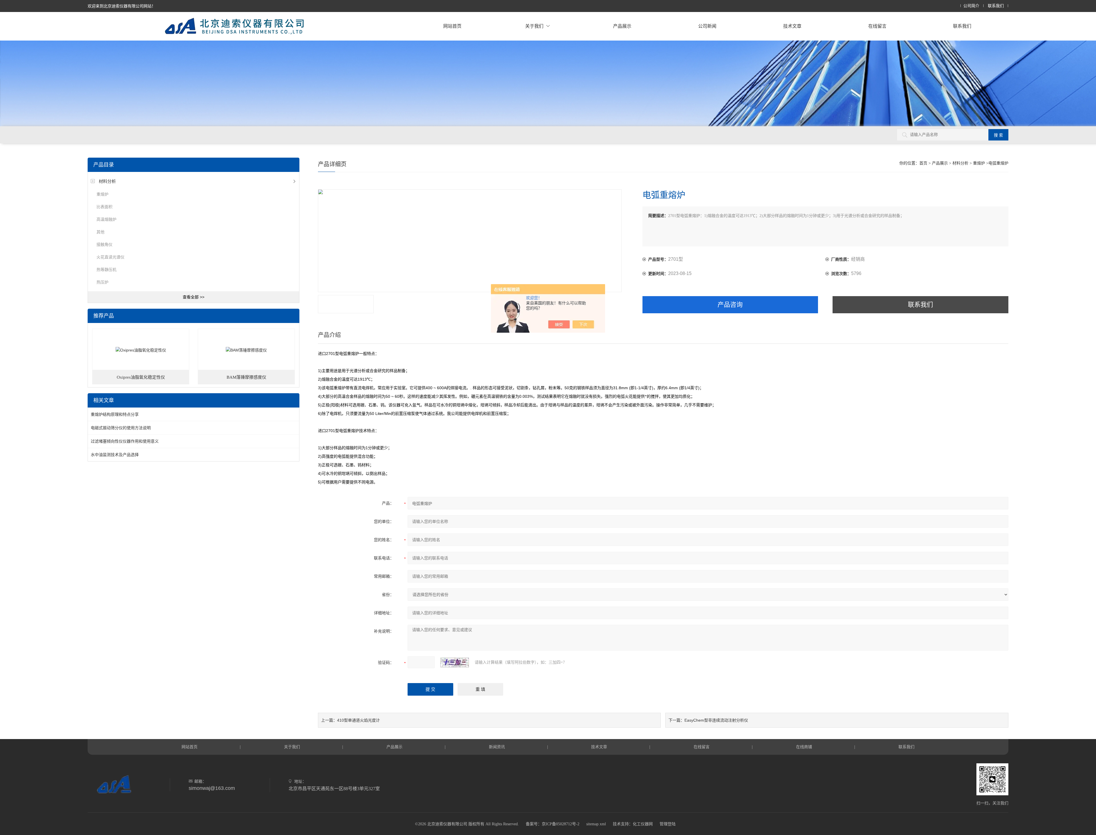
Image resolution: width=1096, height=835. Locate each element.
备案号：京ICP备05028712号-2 (552, 824)
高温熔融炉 (106, 219)
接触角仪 (104, 244)
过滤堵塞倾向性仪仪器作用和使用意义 (125, 441)
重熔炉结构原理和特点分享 (115, 414)
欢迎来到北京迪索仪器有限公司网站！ (122, 6)
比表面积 (104, 206)
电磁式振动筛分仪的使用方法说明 (121, 427)
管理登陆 (668, 824)
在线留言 (877, 26)
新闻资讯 (497, 746)
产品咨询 (730, 304)
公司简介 (971, 6)
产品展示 (622, 26)
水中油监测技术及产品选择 (115, 454)
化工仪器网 (643, 824)
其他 (100, 232)
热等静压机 (106, 269)
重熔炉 (102, 194)
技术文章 (792, 26)
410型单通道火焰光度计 (358, 720)
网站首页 (452, 26)
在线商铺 (804, 746)
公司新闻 (707, 26)
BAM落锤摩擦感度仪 (246, 377)
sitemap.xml (596, 824)
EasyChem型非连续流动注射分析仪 (716, 720)
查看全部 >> (193, 297)
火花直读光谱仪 (110, 257)
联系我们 (996, 6)
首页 (923, 163)
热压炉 (102, 282)
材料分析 (107, 181)
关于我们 (534, 26)
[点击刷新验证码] (454, 662)
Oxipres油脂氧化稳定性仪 (141, 377)
